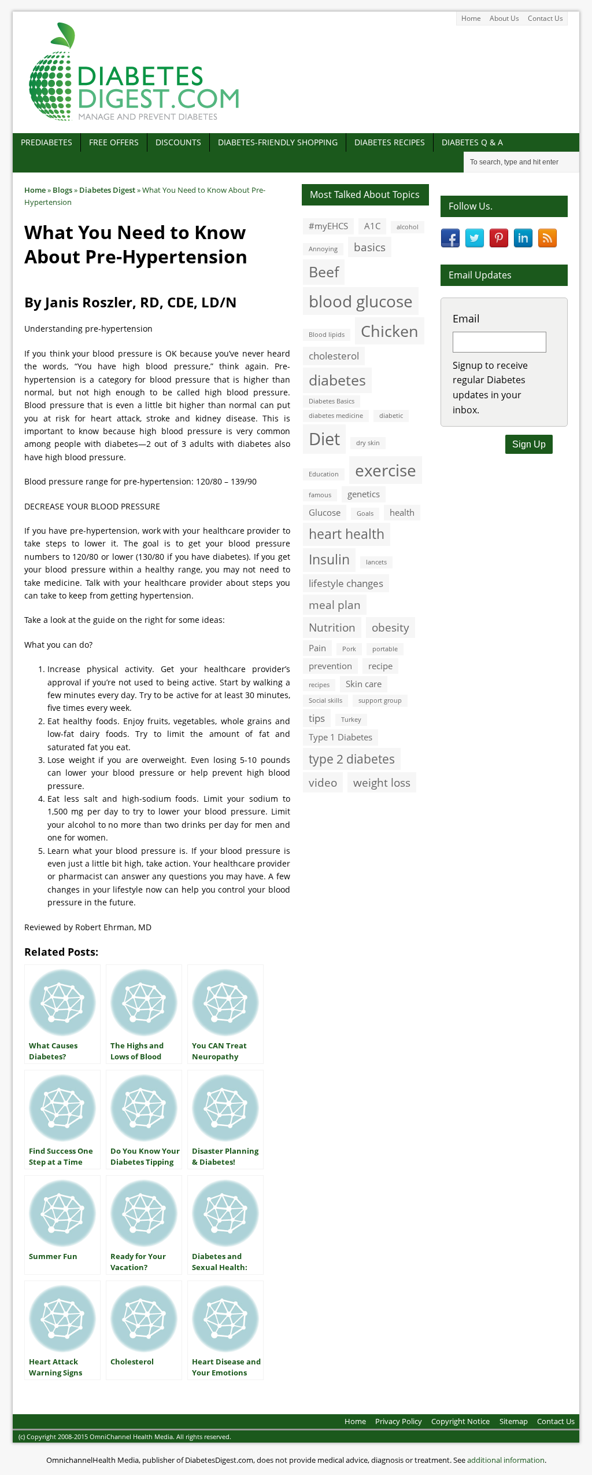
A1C (372, 226)
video (323, 782)
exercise (385, 470)
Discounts (178, 142)
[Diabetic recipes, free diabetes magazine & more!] (134, 120)
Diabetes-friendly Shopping (278, 142)
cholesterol (334, 355)
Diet (324, 438)
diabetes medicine (336, 416)
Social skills (325, 700)
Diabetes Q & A (472, 142)
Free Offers (114, 142)
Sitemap (514, 1421)
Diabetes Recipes (389, 142)
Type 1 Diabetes (340, 737)
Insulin (329, 559)
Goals (365, 513)
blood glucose (361, 301)
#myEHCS (328, 226)
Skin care (364, 683)
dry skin (368, 443)
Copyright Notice (460, 1421)
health (402, 512)
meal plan (335, 604)
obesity (390, 627)
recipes (319, 685)
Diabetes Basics (331, 401)
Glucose (325, 512)
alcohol (408, 227)
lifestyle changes (346, 583)
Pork (349, 649)
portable (385, 649)
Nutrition (332, 627)
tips (317, 718)
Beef (324, 271)
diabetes (337, 380)
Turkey (351, 720)
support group (380, 700)
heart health (346, 534)
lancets (376, 562)
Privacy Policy (398, 1421)
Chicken (390, 331)
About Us (504, 18)
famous (320, 495)
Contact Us (545, 18)
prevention (330, 666)
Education (324, 474)
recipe (380, 666)
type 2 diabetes (352, 758)
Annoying (323, 249)
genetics (363, 494)
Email (466, 318)
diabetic (391, 416)
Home (471, 18)
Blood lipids (327, 335)
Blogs (62, 190)
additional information (506, 1460)
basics (370, 247)
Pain (317, 648)
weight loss (381, 782)
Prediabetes (46, 142)
